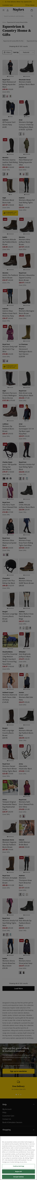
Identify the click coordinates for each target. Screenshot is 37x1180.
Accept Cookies (18, 1177)
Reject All (18, 1171)
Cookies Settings (18, 1166)
